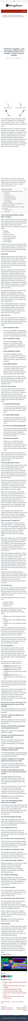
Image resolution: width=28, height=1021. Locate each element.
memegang (21, 1001)
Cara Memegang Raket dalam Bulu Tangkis (12, 191)
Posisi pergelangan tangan (10, 197)
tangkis (2, 1003)
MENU (25, 11)
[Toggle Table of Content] (24, 189)
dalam (17, 1001)
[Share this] (2, 976)
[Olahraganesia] (14, 5)
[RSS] (14, 1)
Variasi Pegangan (8, 202)
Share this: (7, 211)
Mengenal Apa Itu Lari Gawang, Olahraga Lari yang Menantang (7, 1008)
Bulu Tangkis (7, 1001)
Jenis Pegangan (8, 200)
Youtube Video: (9, 210)
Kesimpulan (5, 208)
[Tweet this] (4, 976)
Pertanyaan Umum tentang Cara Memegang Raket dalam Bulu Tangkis (13, 204)
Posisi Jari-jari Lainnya (9, 196)
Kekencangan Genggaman (10, 199)
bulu (15, 1001)
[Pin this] (6, 976)
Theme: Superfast (22, 1018)
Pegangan (7, 193)
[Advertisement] (14, 33)
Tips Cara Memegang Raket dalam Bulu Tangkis (14, 206)
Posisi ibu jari (7, 194)
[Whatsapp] (11, 976)
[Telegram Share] (9, 976)
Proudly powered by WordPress (9, 1018)
